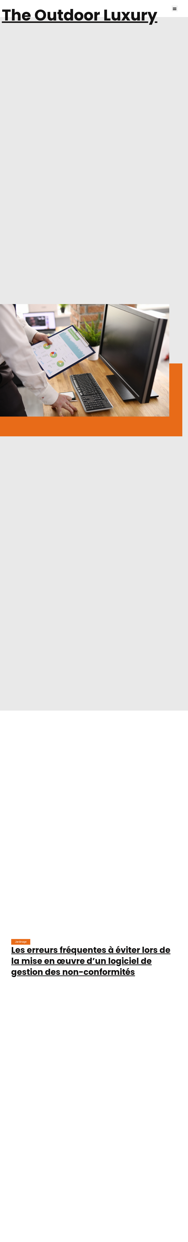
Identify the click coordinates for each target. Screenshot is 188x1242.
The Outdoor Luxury (79, 15)
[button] (175, 8)
